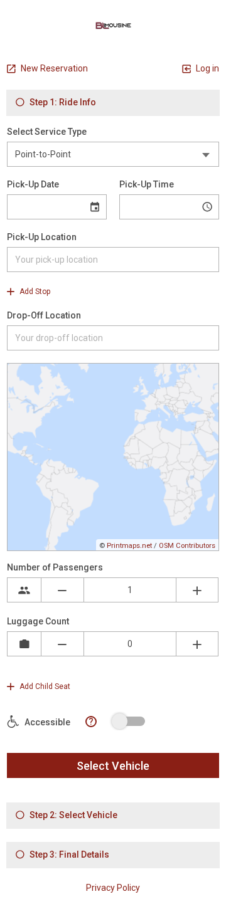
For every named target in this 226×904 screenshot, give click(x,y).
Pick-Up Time (146, 184)
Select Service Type (47, 132)
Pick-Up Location (42, 237)
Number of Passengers (55, 567)
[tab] (113, 103)
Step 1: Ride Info (62, 102)
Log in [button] (206, 68)
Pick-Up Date (33, 184)
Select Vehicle (113, 765)
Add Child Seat (44, 686)
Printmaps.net (129, 546)
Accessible (46, 722)
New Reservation (53, 68)
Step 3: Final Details (68, 854)
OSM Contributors (187, 546)
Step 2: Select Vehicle (72, 815)
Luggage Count (38, 621)
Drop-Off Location (44, 315)
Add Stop (34, 291)
